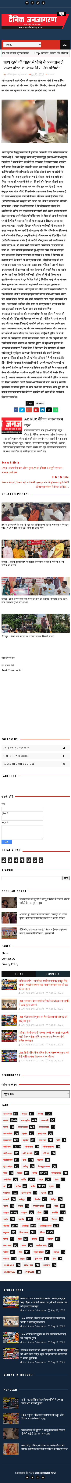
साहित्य (5, 1252)
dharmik (8, 1265)
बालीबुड (22, 1199)
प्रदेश (33, 1186)
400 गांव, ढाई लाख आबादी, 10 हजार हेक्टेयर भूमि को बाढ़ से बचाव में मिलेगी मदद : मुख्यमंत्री (43, 931)
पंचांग (57, 1179)
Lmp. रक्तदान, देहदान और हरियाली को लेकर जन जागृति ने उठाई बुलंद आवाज (42, 1320)
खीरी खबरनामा (48, 1146)
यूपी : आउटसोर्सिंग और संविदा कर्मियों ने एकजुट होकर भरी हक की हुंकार (42, 1401)
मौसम (39, 1212)
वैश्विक (42, 1232)
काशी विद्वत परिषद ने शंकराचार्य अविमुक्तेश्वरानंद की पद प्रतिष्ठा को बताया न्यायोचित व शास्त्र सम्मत (44, 1447)
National (9, 1271)
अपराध (40, 1113)
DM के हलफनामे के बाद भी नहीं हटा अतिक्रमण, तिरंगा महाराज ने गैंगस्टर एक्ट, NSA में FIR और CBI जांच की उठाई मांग (35, 526)
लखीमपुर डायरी (45, 1225)
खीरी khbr (27, 1153)
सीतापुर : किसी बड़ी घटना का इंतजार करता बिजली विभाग (28, 636)
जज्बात (19, 1173)
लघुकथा (6, 1232)
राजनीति (55, 1212)
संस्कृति (34, 1238)
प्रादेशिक (6, 1192)
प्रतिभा (18, 1186)
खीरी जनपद (7, 1153)
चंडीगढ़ (25, 1166)
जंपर (5, 1173)
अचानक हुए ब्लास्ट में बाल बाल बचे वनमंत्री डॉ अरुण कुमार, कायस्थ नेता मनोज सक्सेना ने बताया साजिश (43, 916)
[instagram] (38, 3)
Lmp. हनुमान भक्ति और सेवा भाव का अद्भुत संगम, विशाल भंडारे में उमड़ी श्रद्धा (43, 1416)
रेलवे (38, 1219)
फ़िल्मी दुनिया (26, 1192)
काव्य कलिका (22, 1126)
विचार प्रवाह (24, 1232)
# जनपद (40, 403)
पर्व (4, 1186)
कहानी (5, 1126)
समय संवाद (7, 1245)
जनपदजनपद (56, 1173)
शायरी (5, 1238)
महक (56, 1205)
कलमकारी (44, 1120)
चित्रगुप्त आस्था (44, 1166)
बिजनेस (37, 1199)
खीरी (58, 1140)
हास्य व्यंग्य (38, 1258)
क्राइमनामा (7, 1140)
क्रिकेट (25, 1140)
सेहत (20, 1252)
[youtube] (43, 3)
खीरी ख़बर (29, 1146)
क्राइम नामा (42, 1133)
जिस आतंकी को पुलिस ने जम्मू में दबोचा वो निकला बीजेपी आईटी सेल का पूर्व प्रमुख (44, 900)
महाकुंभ (6, 1212)
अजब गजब (7, 1113)
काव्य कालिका (44, 1126)
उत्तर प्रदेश (25, 1120)
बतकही (43, 1192)
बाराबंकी (6, 1199)
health (28, 1265)
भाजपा (5, 1205)
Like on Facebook (15, 756)
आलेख (5, 1120)
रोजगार (54, 1219)
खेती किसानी (7, 1159)
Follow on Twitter (16, 748)
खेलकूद (40, 1159)
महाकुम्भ (24, 1212)
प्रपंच (51, 1186)
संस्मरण (50, 1238)
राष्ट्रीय (21, 1219)
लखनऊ (6, 1225)
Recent (18, 974)
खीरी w (46, 1153)
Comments (52, 974)
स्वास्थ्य (6, 1258)
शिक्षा (19, 1238)
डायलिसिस (7, 1179)
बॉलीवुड (53, 1199)
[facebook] (32, 3)
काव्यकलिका (7, 1133)
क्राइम (24, 1133)
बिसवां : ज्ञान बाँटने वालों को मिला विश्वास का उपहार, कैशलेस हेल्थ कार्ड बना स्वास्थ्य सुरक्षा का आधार (34, 600)
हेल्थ (54, 1258)
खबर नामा (42, 1140)
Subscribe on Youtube (19, 764)
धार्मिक (23, 1179)
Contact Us (8, 958)
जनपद (51, 74)
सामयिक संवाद (41, 1245)
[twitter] (27, 3)
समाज (24, 1245)
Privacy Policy (10, 964)
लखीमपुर (25, 1225)
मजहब (20, 1205)
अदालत (24, 1113)
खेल (24, 1159)
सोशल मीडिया (38, 1252)
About (5, 953)
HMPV (46, 1265)
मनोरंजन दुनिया (38, 1205)
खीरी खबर (7, 1146)
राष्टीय (5, 1219)
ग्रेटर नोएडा (7, 1166)
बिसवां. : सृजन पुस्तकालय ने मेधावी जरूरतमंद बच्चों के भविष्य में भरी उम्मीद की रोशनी (33, 563)
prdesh (29, 1271)
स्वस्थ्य (56, 1252)
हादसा (22, 1258)
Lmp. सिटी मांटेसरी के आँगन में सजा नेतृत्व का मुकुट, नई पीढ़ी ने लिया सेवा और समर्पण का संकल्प (44, 1054)
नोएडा (41, 1179)
